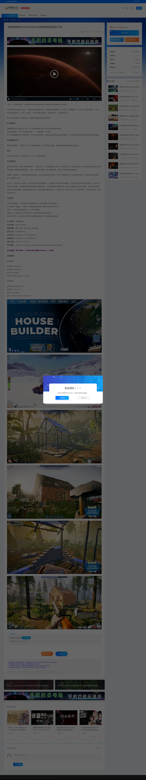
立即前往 (62, 398)
